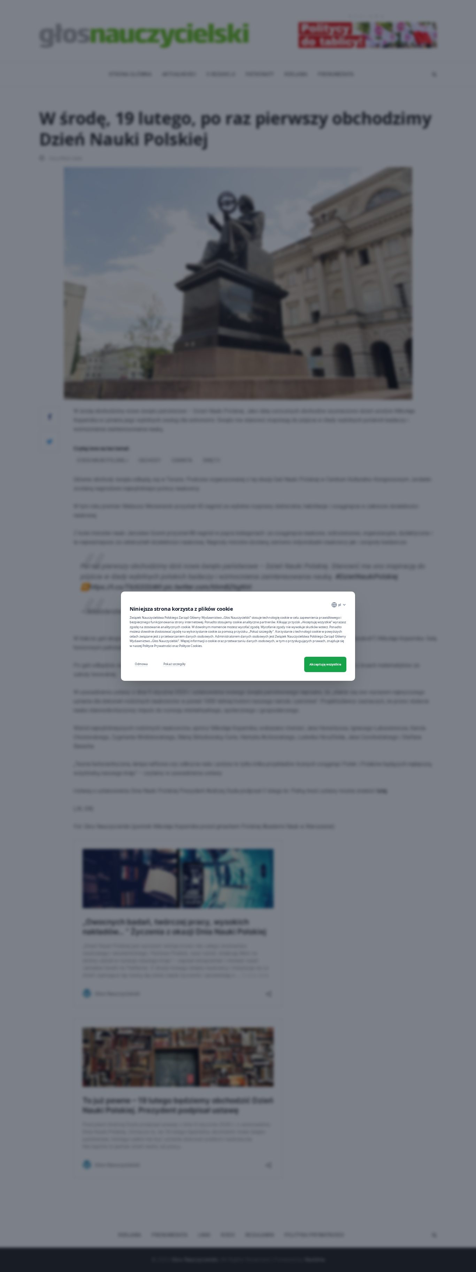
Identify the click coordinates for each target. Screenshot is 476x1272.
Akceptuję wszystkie (325, 664)
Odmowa (141, 664)
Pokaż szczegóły (174, 664)
